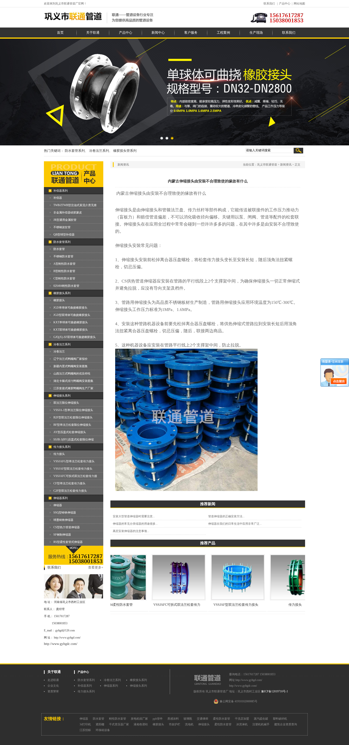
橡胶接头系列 (62, 293)
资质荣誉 (53, 691)
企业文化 (53, 685)
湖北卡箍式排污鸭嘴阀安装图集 (73, 381)
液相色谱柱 (141, 724)
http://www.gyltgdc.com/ (60, 644)
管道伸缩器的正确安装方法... (226, 516)
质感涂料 (173, 718)
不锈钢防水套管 (63, 256)
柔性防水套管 (221, 718)
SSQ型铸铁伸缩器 (64, 512)
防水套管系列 (62, 242)
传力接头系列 (62, 447)
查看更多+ (95, 567)
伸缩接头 (204, 724)
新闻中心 (158, 32)
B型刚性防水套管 (64, 271)
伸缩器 (57, 505)
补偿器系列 (60, 190)
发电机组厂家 (139, 718)
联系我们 (269, 3)
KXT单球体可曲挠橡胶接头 (70, 322)
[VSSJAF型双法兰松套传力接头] (227, 599)
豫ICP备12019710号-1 (274, 691)
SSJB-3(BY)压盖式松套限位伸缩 (73, 439)
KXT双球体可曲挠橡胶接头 (70, 329)
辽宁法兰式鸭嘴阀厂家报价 (70, 359)
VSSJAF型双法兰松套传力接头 (72, 468)
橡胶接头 (59, 300)
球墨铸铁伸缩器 (63, 520)
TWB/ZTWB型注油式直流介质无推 (75, 205)
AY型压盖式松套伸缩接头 (69, 432)
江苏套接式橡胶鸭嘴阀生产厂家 (73, 388)
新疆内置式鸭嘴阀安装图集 (70, 366)
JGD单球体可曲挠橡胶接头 (70, 307)
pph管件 (158, 718)
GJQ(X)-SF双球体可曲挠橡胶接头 (74, 337)
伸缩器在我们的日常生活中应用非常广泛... (235, 523)
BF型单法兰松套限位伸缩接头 (72, 424)
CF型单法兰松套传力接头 (69, 483)
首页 (60, 32)
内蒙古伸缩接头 (131, 193)
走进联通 (53, 680)
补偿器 (57, 197)
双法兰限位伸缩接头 (66, 402)
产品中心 (284, 3)
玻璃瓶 (188, 718)
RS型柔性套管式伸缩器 (68, 542)
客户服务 (191, 32)
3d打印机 (85, 724)
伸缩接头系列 (62, 395)
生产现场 (256, 32)
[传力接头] (286, 599)
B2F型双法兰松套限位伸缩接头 (73, 417)
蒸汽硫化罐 (261, 718)
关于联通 (92, 32)
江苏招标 (85, 730)
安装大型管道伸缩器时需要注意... (134, 516)
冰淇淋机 (242, 724)
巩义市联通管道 (267, 164)
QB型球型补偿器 (64, 234)
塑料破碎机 (280, 718)
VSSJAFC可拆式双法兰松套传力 (166, 604)
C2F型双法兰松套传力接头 (70, 490)
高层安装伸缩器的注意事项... (131, 531)
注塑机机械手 (260, 724)
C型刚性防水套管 (64, 278)
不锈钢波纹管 (62, 227)
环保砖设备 (103, 730)
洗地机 (189, 724)
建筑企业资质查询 (285, 724)
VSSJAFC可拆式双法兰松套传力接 (75, 476)
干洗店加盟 (242, 718)
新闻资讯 (286, 164)
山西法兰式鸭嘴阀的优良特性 (71, 373)
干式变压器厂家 (119, 724)
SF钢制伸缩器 (62, 534)
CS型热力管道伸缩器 (66, 527)
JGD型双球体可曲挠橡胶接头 (71, 315)
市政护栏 (174, 724)
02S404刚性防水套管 (66, 285)
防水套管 (59, 249)
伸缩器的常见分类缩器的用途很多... (135, 523)
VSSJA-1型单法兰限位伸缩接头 (73, 410)
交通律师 (202, 718)
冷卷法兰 (59, 351)
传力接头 (59, 454)
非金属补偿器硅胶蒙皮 (67, 212)
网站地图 (299, 3)
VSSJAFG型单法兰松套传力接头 (73, 461)
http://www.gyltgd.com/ (67, 637)
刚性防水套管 (117, 718)
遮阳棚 (100, 724)
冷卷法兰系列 (62, 344)
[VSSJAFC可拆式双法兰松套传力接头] (168, 599)
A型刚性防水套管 (64, 263)
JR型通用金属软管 (64, 220)
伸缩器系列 (60, 498)
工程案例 (223, 32)
